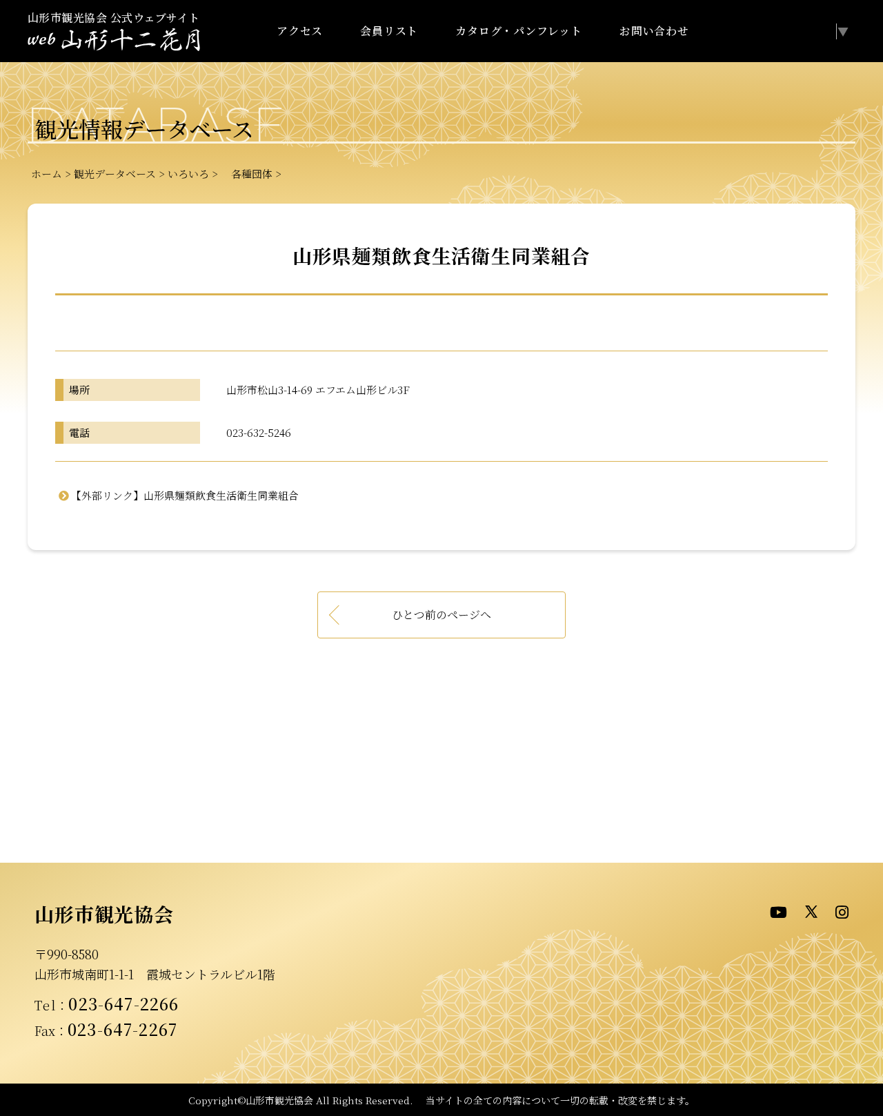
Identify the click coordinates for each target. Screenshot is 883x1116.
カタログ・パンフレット (518, 31)
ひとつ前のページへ (441, 615)
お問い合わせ (654, 31)
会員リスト (389, 31)
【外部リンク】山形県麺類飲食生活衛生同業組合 (185, 495)
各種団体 (246, 173)
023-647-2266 (123, 1003)
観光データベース (115, 173)
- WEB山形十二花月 (114, 40)
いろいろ (188, 173)
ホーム (46, 173)
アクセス (300, 31)
